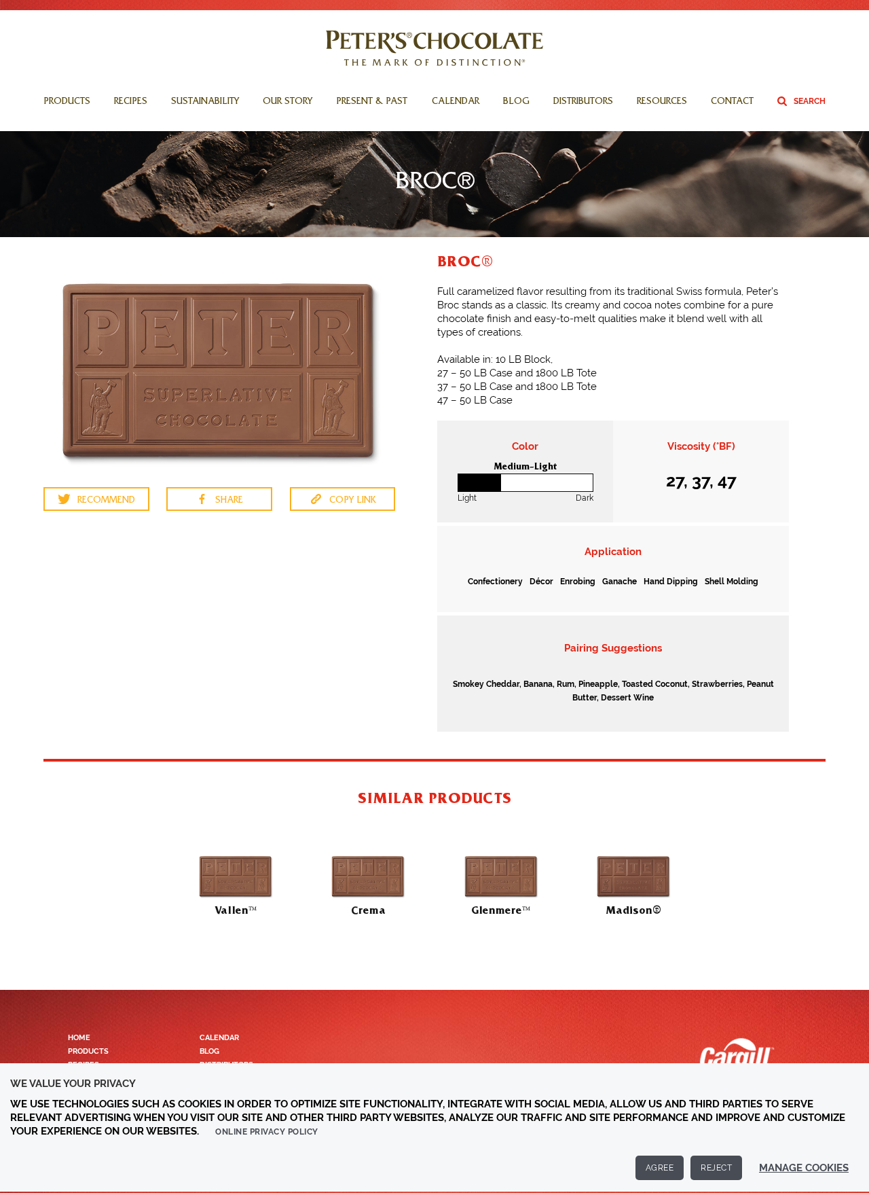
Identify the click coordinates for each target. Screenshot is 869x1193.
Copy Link (352, 501)
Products (66, 102)
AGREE (660, 1168)
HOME (79, 1037)
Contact (732, 102)
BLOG (209, 1051)
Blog (516, 102)
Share (229, 501)
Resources (662, 102)
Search (810, 101)
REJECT (716, 1168)
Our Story (287, 102)
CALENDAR (219, 1037)
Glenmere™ (500, 910)
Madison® (633, 910)
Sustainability (205, 102)
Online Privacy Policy (266, 1132)
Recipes (130, 102)
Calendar (455, 102)
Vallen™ (236, 910)
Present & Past (371, 102)
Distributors (583, 102)
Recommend (106, 501)
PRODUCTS (88, 1051)
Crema (368, 910)
